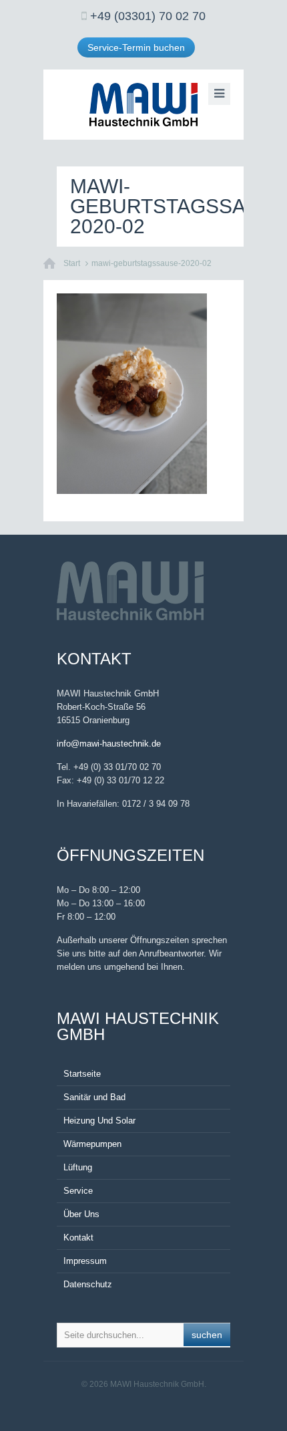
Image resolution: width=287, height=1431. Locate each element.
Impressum (85, 1261)
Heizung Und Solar (99, 1121)
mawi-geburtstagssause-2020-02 (151, 263)
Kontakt (78, 1237)
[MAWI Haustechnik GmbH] (143, 105)
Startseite (82, 1074)
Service (78, 1191)
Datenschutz (87, 1284)
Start (71, 263)
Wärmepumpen (92, 1144)
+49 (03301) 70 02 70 (148, 16)
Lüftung (77, 1167)
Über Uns (81, 1214)
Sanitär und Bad (94, 1097)
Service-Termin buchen (136, 47)
